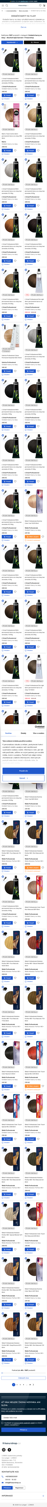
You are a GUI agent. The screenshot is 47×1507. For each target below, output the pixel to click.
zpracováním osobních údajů (24, 1423)
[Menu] (3, 5)
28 (30, 1384)
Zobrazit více (23, 1378)
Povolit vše (23, 771)
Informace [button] (7, 1496)
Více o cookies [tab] (38, 733)
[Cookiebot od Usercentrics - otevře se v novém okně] (34, 727)
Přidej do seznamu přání (15, 95)
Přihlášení (7, 1488)
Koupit (8, 95)
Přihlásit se (23, 1430)
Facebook (9, 1450)
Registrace (19, 1488)
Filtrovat (36, 42)
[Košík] (44, 5)
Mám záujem (34, 537)
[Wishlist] (40, 5)
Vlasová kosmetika (10, 11)
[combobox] (12, 42)
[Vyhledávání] (7, 5)
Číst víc (23, 27)
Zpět (3, 11)
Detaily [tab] (23, 733)
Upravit (22, 778)
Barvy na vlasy (23, 11)
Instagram (4, 1450)
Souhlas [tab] (8, 733)
